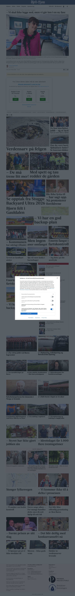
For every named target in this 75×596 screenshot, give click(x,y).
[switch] (52, 297)
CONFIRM (29, 313)
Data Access (37, 317)
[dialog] (37, 298)
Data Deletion (30, 317)
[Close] (58, 278)
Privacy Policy (44, 317)
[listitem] (37, 294)
